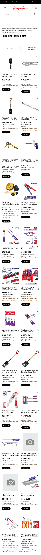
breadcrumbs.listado (13, 28)
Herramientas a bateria (20, 20)
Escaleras (7, 20)
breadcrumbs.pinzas (24, 30)
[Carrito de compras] (36, 8)
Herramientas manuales (9, 30)
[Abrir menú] (5, 8)
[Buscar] (35, 14)
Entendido (27, 551)
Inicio (3, 28)
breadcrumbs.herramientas (29, 28)
